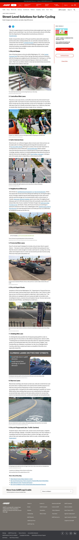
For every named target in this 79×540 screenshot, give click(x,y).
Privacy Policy (65, 61)
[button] (74, 10)
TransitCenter (13, 35)
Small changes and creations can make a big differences (17, 20)
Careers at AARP (55, 506)
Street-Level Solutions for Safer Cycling (28, 16)
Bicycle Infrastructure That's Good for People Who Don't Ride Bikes (29, 480)
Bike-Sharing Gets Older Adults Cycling (22, 479)
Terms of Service (22, 533)
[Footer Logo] (12, 503)
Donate (28, 506)
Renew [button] (20, 5)
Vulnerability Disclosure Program (39, 535)
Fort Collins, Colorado (37, 154)
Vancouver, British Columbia (21, 199)
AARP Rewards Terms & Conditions (9, 535)
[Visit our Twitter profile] (13, 27)
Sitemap (4, 533)
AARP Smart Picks (38, 5)
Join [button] (14, 5)
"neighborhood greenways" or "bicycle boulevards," (31, 191)
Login (72, 5)
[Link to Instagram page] (70, 533)
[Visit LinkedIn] (75, 533)
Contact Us (42, 503)
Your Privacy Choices (14, 537)
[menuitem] (3, 10)
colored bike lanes (32, 148)
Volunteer (29, 510)
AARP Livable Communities (9, 13)
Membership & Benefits (27, 5)
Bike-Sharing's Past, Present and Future (21, 482)
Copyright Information (24, 535)
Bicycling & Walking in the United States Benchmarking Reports (28, 484)
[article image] (70, 10)
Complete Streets (28, 42)
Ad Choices (4, 537)
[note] (30, 92)
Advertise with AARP (56, 503)
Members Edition (47, 5)
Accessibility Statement (33, 533)
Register (66, 5)
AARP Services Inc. (56, 517)
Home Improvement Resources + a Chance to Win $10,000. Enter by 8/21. (38, 1)
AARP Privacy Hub (12, 533)
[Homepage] (6, 5)
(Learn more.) (12, 438)
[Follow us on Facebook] (10, 27)
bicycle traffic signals (16, 146)
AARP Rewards (30, 517)
